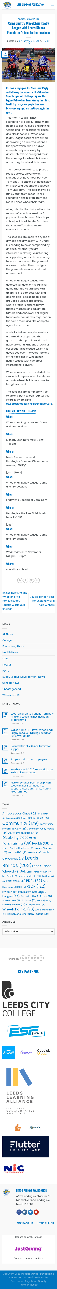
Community (20, 823)
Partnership (15, 881)
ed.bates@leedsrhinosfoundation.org (29, 404)
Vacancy (18, 904)
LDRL (5, 658)
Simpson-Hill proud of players (29, 759)
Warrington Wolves (35, 905)
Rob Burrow (27, 892)
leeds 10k (34, 852)
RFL (22, 887)
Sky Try (42, 900)
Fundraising (17, 843)
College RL (40, 818)
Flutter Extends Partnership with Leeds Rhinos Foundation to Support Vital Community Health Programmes (31, 787)
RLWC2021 (10, 892)
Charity (26, 818)
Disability (15, 837)
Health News (10, 652)
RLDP (36, 886)
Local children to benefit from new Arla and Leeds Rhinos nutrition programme (32, 716)
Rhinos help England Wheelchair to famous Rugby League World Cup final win (14, 601)
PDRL (5, 670)
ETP (32, 838)
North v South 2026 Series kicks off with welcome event (32, 771)
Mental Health (27, 876)
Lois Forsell (10, 876)
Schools (29, 900)
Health (40, 843)
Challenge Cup (11, 818)
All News (21, 19)
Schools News (10, 683)
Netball (6, 664)
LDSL (22, 852)
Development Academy (24, 832)
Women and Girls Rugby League (28, 914)
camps (43, 814)
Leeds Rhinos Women (39, 872)
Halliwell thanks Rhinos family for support (31, 748)
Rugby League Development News (23, 677)
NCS (42, 876)
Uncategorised (11, 689)
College (7, 640)
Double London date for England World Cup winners (42, 601)
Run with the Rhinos (36, 896)
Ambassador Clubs (20, 813)
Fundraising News (13, 646)
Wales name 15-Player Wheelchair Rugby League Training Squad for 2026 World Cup (32, 733)
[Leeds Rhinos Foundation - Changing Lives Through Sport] (7, 4)
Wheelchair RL (33, 19)
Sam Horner (12, 900)
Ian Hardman (24, 848)
